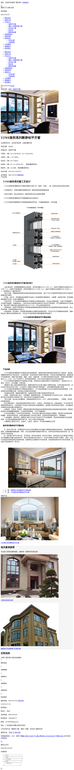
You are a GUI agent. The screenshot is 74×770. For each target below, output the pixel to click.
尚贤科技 (4, 738)
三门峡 (14, 732)
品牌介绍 (8, 20)
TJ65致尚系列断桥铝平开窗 (20, 492)
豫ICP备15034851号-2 (29, 736)
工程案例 (8, 44)
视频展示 (8, 46)
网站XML (60, 736)
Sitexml (12, 86)
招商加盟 (8, 36)
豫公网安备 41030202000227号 (47, 736)
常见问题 (11, 40)
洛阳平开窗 (12, 24)
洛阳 (18, 732)
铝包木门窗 (12, 28)
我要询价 (21, 175)
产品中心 (8, 22)
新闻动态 (8, 38)
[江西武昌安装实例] (30, 597)
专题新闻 (11, 42)
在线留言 (25, 2)
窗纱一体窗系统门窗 (15, 26)
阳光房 (10, 30)
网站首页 (8, 18)
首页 (10, 89)
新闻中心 (8, 72)
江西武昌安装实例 (7, 600)
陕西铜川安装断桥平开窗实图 (21, 490)
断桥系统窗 (12, 32)
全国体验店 (8, 34)
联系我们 (8, 48)
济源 (10, 732)
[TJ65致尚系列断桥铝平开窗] (30, 540)
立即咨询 (21, 700)
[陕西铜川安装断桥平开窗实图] (30, 645)
